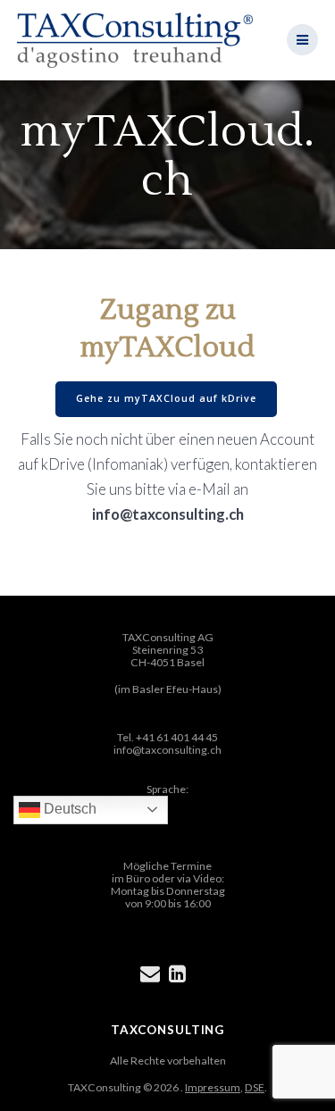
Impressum (212, 1087)
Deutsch (68, 808)
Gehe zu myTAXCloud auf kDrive (166, 398)
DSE (254, 1087)
